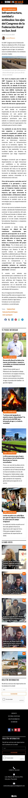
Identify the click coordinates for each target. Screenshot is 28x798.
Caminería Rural (11, 309)
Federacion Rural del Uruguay (9, 312)
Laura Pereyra (10, 38)
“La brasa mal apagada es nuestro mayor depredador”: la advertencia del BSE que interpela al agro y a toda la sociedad (14, 419)
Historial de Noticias (14, 716)
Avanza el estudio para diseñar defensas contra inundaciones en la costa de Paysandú (14, 618)
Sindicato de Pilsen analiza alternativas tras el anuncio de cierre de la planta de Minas (13, 591)
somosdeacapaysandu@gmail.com (14, 786)
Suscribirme (14, 694)
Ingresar (14, 722)
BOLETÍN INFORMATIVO (10, 680)
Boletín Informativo (14, 719)
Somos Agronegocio (9, 9)
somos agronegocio (7, 315)
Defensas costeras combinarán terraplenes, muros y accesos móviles (13, 671)
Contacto (14, 713)
